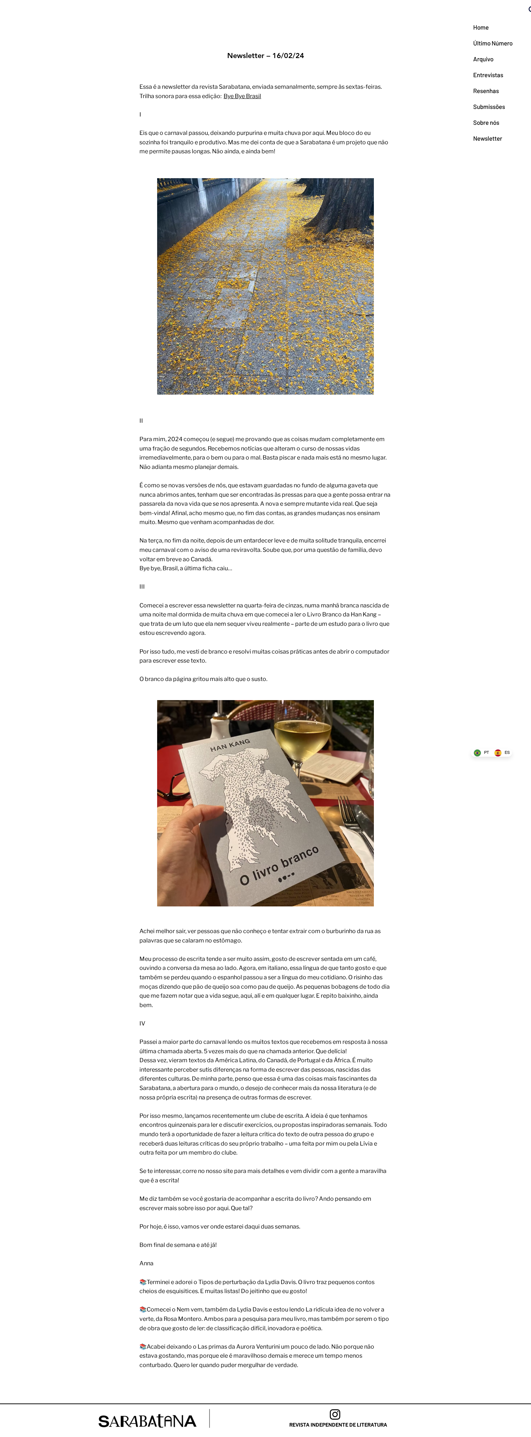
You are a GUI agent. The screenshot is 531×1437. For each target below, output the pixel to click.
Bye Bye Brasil (242, 96)
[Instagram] (335, 1414)
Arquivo (483, 58)
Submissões (489, 106)
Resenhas (486, 90)
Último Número (490, 43)
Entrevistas (488, 74)
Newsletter (487, 138)
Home (481, 27)
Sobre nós (486, 122)
